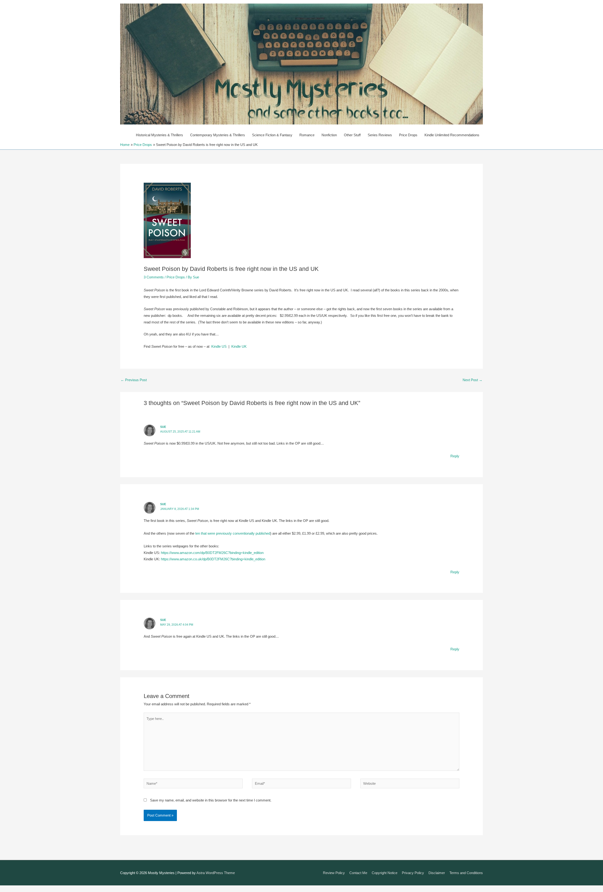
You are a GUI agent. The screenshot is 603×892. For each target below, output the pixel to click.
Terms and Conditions (466, 873)
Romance (306, 135)
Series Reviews (380, 135)
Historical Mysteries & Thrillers (159, 135)
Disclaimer (436, 873)
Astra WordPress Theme (215, 873)
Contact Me (358, 873)
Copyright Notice (384, 873)
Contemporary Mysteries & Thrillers (217, 135)
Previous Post (134, 380)
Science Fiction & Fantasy (272, 135)
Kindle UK (239, 346)
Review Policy (334, 873)
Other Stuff (352, 135)
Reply (454, 456)
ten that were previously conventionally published (232, 533)
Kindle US (219, 346)
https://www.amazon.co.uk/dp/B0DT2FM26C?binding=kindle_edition (213, 559)
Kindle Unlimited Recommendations (451, 135)
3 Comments (154, 277)
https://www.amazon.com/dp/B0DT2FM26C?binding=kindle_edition (212, 553)
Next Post (472, 380)
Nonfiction (329, 135)
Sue (163, 427)
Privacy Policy (413, 873)
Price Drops (408, 135)
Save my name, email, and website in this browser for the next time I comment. (210, 800)
